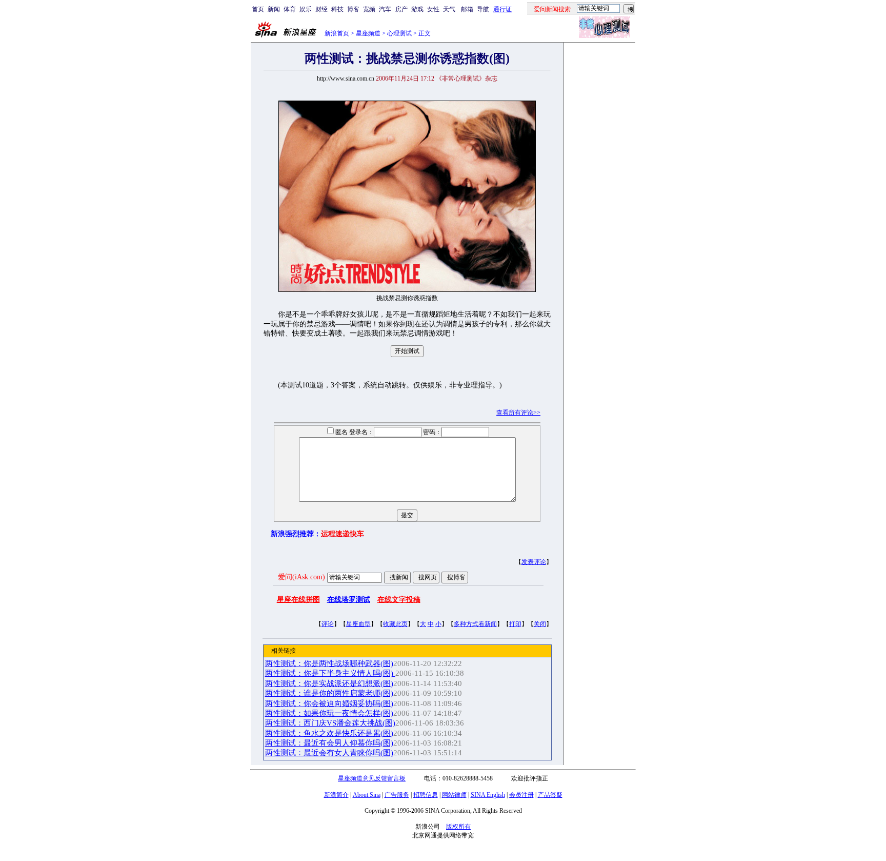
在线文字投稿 (398, 599)
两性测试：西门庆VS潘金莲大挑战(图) (330, 723)
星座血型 (358, 624)
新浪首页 (337, 33)
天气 (449, 9)
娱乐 (305, 9)
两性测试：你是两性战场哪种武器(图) (329, 663)
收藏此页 (395, 624)
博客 (353, 9)
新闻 (274, 9)
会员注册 (521, 794)
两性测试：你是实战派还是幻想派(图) (329, 683)
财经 (321, 9)
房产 (401, 9)
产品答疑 (550, 794)
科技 (337, 9)
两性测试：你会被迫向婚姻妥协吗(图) (329, 703)
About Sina (366, 794)
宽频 (369, 9)
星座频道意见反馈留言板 (372, 778)
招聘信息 (425, 794)
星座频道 (368, 33)
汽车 (385, 9)
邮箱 (467, 9)
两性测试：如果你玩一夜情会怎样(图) (329, 713)
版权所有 (458, 826)
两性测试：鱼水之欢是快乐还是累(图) (329, 733)
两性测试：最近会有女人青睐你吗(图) (329, 753)
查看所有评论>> (518, 412)
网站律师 (454, 794)
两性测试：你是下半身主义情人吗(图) (330, 673)
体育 (290, 9)
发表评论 (533, 561)
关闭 (540, 624)
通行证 (502, 9)
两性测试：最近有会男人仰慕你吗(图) (329, 743)
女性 (433, 9)
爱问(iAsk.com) (301, 577)
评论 (327, 624)
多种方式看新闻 (475, 624)
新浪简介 (336, 794)
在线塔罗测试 (348, 599)
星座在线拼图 (298, 599)
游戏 (417, 9)
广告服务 (397, 794)
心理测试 (399, 33)
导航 (483, 9)
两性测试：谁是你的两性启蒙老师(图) (329, 693)
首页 (258, 9)
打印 (515, 624)
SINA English (488, 794)
